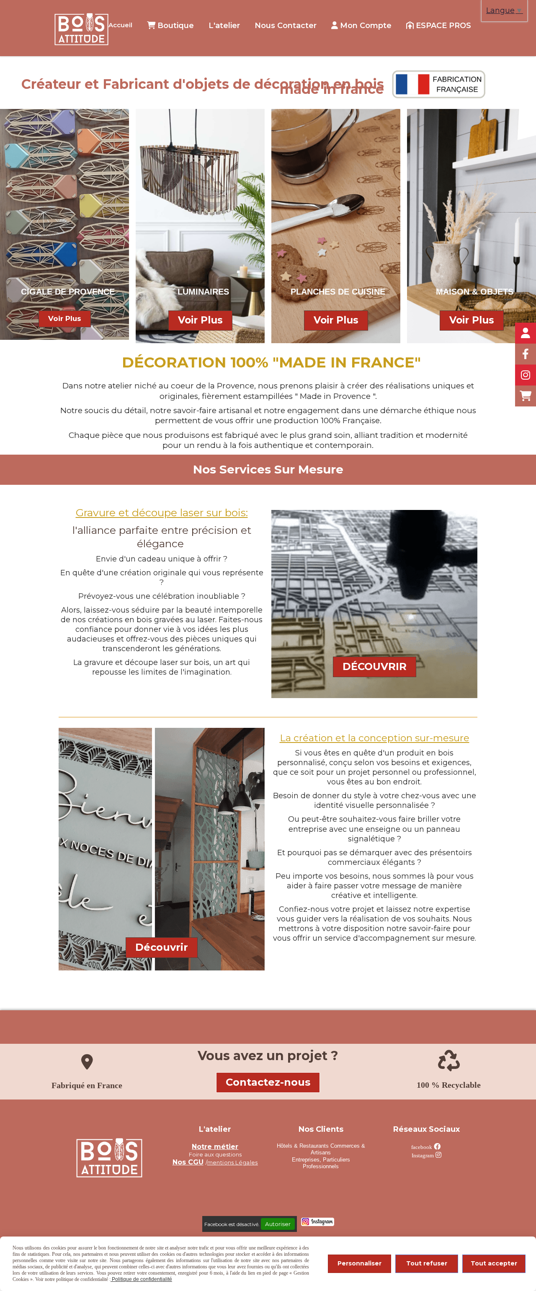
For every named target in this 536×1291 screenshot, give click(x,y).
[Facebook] (525, 354)
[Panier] (525, 395)
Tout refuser (426, 1263)
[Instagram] (525, 375)
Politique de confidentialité (141, 1279)
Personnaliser (359, 1263)
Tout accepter (494, 1263)
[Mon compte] (525, 333)
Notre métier (215, 1147)
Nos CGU (188, 1162)
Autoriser (278, 1224)
